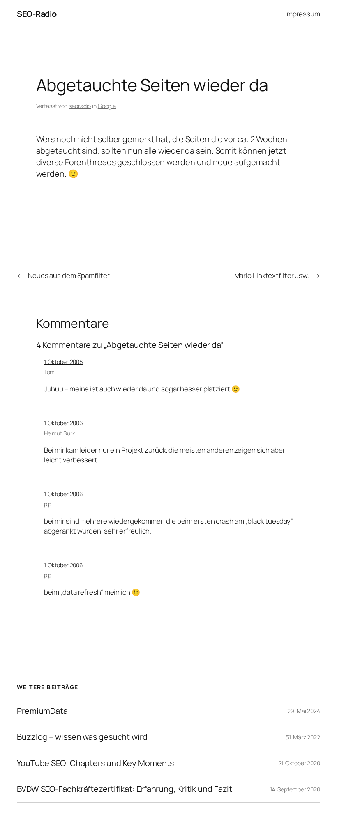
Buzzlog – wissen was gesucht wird (82, 736)
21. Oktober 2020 (299, 763)
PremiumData (42, 711)
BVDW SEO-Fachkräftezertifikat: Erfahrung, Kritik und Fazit (124, 789)
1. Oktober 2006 (63, 362)
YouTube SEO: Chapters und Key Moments (95, 763)
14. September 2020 (295, 789)
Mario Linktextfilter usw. (271, 275)
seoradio (80, 106)
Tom (49, 372)
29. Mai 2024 (303, 711)
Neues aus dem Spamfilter (69, 275)
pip (48, 504)
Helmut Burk (59, 433)
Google (107, 106)
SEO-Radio (37, 13)
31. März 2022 (303, 737)
